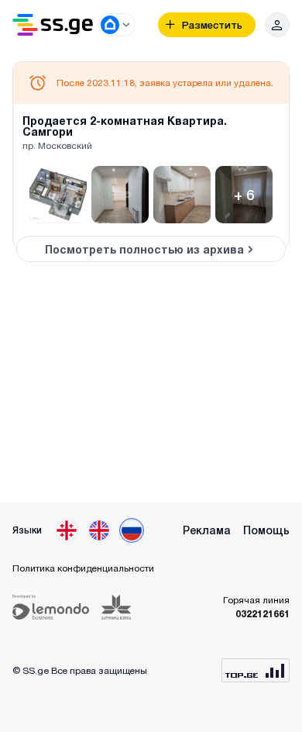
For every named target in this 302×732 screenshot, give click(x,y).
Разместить (212, 25)
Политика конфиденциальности (83, 568)
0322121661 (262, 614)
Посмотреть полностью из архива (144, 249)
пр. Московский (57, 145)
